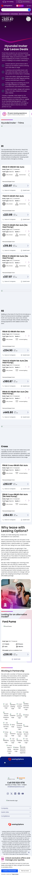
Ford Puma (9, 621)
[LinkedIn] (15, 794)
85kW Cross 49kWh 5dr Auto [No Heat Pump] (15, 495)
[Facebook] (19, 794)
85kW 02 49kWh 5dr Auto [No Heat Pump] (15, 392)
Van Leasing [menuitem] (25, 1)
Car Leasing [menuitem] (9, 1)
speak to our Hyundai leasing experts (15, 100)
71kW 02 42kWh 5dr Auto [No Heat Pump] (15, 361)
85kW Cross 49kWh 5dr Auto (15, 465)
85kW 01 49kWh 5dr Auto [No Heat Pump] (15, 257)
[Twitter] (11, 794)
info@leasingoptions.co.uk (16, 786)
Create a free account (9, 871)
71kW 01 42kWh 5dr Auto (13, 196)
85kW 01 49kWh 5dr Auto (13, 167)
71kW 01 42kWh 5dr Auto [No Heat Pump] (14, 226)
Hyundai (10, 95)
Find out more (25, 871)
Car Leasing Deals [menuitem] (5, 14)
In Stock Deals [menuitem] (14, 14)
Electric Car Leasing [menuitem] (24, 14)
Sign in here (15, 874)
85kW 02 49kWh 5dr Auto (13, 331)
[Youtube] (23, 794)
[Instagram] (8, 794)
